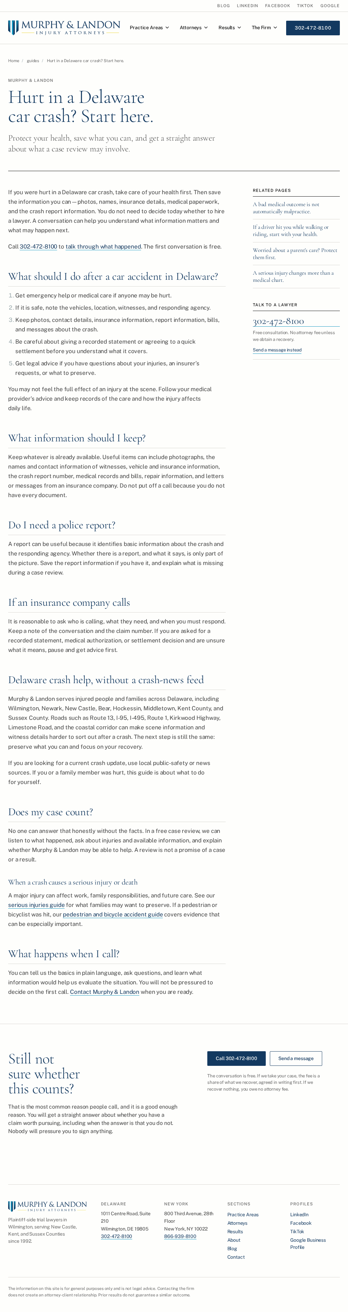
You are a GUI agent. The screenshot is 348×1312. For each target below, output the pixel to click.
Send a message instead (277, 349)
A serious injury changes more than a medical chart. (293, 276)
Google (330, 5)
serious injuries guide (36, 904)
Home (13, 60)
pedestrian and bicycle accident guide (113, 914)
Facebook (277, 5)
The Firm (261, 27)
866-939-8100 (180, 1236)
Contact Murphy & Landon (104, 991)
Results (227, 27)
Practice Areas (146, 27)
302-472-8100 (38, 246)
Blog (223, 5)
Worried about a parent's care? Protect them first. (295, 254)
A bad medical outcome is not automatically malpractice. (286, 208)
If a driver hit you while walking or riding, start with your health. (291, 230)
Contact (236, 1257)
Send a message (296, 1058)
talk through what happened (103, 246)
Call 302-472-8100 (236, 1058)
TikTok (305, 5)
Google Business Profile (308, 1243)
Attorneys (191, 27)
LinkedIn (248, 5)
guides (33, 60)
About (233, 1240)
